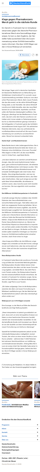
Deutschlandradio (8, 444)
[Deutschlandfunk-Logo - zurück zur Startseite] (20, 3)
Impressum (6, 453)
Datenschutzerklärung (10, 447)
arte (26, 458)
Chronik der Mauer (9, 461)
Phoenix (20, 458)
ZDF (15, 458)
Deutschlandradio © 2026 (11, 464)
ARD (10, 458)
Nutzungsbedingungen (10, 450)
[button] (3, 3)
